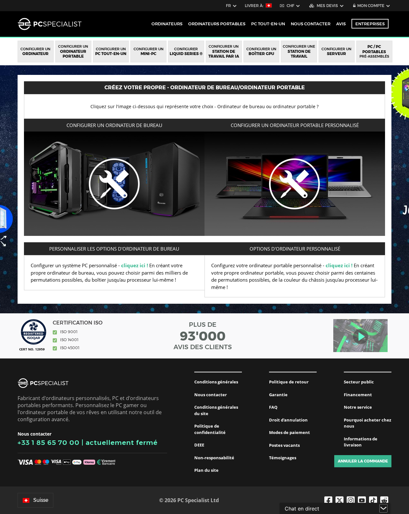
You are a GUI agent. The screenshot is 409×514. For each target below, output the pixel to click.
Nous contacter (210, 395)
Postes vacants (284, 445)
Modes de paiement (289, 432)
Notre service (358, 407)
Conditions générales (216, 382)
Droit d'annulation (288, 420)
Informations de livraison (360, 442)
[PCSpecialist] (49, 24)
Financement (358, 395)
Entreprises (370, 23)
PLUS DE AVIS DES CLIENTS (203, 336)
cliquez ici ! (134, 265)
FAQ (273, 407)
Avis (341, 23)
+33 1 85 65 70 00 (49, 442)
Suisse (40, 500)
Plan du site (206, 470)
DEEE (199, 445)
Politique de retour (289, 382)
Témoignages (282, 458)
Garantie (278, 395)
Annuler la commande (363, 461)
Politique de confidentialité (210, 429)
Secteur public (359, 382)
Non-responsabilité (214, 458)
